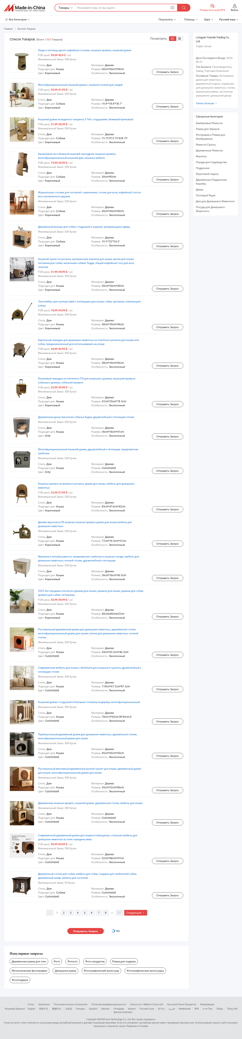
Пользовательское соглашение (71, 1004)
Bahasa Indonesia (123, 1012)
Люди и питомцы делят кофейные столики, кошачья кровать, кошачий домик (84, 50)
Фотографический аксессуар (101, 970)
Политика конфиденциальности (109, 1004)
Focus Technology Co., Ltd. (117, 1019)
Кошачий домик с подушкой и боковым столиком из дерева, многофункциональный (89, 702)
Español (93, 1008)
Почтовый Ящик (205, 195)
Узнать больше (207, 103)
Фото (57, 961)
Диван (199, 189)
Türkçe (219, 1008)
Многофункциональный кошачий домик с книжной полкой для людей (80, 84)
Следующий (135, 912)
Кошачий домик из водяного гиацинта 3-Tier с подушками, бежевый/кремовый (85, 119)
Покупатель (166, 19)
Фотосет (72, 961)
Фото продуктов (95, 961)
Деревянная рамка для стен (29, 961)
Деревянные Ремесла (209, 150)
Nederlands (185, 1008)
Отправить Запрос (167, 72)
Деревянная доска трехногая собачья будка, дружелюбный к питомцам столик (86, 417)
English (31, 1008)
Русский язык (147, 1008)
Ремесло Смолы (206, 144)
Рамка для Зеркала (208, 129)
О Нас (31, 1004)
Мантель (201, 156)
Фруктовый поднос (207, 174)
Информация (207, 1004)
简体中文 (43, 1008)
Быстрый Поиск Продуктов (181, 1004)
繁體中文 (56, 1008)
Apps (207, 19)
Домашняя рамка (65, 970)
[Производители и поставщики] (24, 8)
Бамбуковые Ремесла (209, 123)
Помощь (189, 19)
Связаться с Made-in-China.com (146, 1004)
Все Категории (18, 19)
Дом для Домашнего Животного (215, 201)
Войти (234, 10)
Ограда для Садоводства (211, 162)
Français (80, 1008)
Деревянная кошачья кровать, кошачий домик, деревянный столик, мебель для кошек (90, 803)
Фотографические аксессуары (145, 970)
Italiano (132, 1008)
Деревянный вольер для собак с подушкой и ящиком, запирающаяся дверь (84, 226)
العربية (172, 1008)
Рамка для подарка (124, 961)
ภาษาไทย (207, 1008)
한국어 (161, 1008)
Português (118, 1008)
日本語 (68, 1008)
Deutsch (105, 1008)
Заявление (44, 1004)
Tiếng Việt (232, 1008)
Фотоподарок (20, 980)
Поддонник (202, 168)
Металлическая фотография (29, 970)
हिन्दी (197, 1008)
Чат (118, 931)
